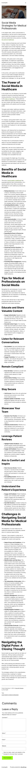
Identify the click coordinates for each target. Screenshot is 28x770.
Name (4, 733)
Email (4, 739)
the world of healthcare (8, 39)
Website (4, 746)
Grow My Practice (19, 688)
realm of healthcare (10, 99)
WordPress (23, 767)
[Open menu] (25, 3)
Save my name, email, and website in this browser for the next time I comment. (14, 753)
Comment (5, 717)
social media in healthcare (14, 180)
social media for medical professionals (10, 694)
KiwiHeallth (5, 2)
